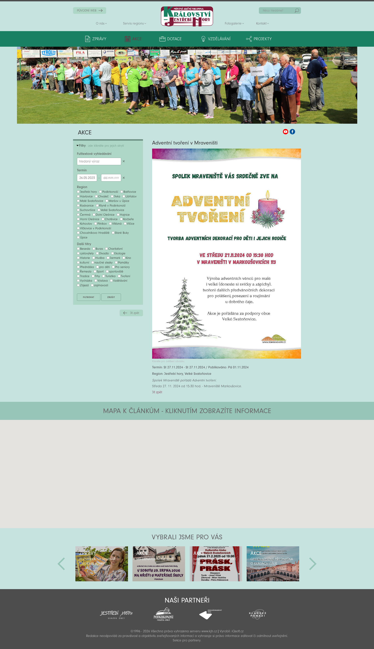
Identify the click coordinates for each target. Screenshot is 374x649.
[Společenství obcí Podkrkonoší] (163, 613)
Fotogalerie (233, 23)
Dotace (174, 38)
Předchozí (61, 563)
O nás (100, 23)
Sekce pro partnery (186, 640)
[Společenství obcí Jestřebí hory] (116, 612)
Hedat (297, 10)
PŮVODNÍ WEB (86, 10)
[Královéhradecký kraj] (210, 612)
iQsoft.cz (237, 631)
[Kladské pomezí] (257, 612)
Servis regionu (133, 23)
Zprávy (99, 38)
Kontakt (261, 23)
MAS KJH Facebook (292, 131)
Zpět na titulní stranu (187, 16)
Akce (137, 38)
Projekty (263, 38)
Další (313, 563)
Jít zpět (134, 313)
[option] (101, 563)
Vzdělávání (219, 38)
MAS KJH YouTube (285, 131)
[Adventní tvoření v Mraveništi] (226, 358)
